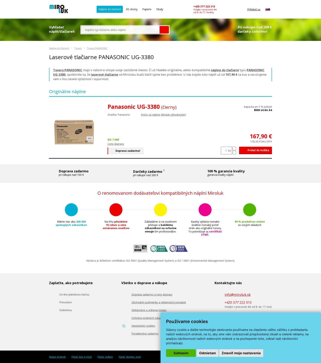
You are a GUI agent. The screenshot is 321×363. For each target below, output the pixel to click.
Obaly (159, 9)
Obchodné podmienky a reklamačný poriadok (159, 302)
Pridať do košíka (258, 150)
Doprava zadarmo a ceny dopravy (152, 294)
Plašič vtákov (105, 357)
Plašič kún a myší (81, 357)
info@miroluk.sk (238, 294)
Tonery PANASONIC (97, 48)
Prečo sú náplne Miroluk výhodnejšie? (163, 114)
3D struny (131, 9)
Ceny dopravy (116, 144)
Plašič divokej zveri (130, 357)
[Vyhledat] (164, 29)
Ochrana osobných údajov (147, 318)
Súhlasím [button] (181, 353)
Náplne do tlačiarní (109, 9)
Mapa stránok (57, 357)
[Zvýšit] (234, 148)
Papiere (146, 9)
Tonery (78, 48)
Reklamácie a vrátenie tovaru (149, 310)
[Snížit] (234, 152)
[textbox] (120, 29)
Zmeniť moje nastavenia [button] (241, 353)
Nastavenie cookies (143, 325)
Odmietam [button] (207, 353)
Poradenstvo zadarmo (145, 333)
